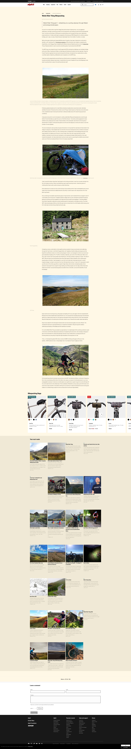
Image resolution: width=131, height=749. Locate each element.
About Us (55, 725)
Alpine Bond (81, 721)
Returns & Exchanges (82, 727)
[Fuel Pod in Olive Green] (31, 419)
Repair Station (56, 723)
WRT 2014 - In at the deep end (54, 628)
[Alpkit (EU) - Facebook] (29, 744)
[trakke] (34, 1)
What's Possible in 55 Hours (71, 660)
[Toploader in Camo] (95, 419)
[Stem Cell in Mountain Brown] (53, 419)
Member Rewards (82, 723)
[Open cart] (100, 4)
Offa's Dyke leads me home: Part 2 (55, 460)
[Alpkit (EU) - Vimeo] (39, 744)
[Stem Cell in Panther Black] (49, 419)
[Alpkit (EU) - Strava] (42, 744)
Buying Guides (68, 728)
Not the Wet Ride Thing (70, 628)
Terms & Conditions (56, 743)
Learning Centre (69, 731)
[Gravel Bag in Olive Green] (76, 419)
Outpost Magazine (69, 721)
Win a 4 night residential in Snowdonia (56, 527)
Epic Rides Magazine (69, 723)
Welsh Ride (85, 44)
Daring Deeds (48, 13)
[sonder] (30, 1)
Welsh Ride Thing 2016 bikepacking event (55, 661)
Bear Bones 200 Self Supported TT (91, 527)
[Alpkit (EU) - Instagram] (31, 744)
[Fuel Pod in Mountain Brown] (29, 419)
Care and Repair (81, 730)
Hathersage (94, 725)
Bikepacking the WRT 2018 (89, 494)
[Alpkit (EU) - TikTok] (34, 744)
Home (43, 13)
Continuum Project (57, 724)
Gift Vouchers (81, 724)
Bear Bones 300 (33, 596)
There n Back (32, 628)
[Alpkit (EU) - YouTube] (37, 744)
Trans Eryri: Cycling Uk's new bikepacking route (36, 478)
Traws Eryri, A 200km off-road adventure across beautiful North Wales (73, 529)
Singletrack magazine (61, 42)
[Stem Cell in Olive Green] (51, 419)
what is (31, 708)
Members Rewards (57, 720)
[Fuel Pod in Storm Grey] (36, 419)
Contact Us (81, 720)
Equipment (53, 4)
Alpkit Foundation (32, 723)
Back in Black (86, 563)
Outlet (65, 4)
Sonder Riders (68, 725)
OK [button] (125, 745)
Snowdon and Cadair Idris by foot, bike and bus (91, 445)
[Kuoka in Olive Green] (115, 419)
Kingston (93, 730)
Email (67, 689)
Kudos (67, 733)
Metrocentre (94, 731)
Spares (80, 728)
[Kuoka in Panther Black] (108, 419)
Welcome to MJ (69, 720)
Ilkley (93, 727)
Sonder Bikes (31, 720)
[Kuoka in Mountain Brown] (113, 419)
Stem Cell (51, 423)
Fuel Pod (31, 423)
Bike (44, 4)
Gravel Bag (71, 423)
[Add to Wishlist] (45, 397)
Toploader (91, 423)
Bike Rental (81, 733)
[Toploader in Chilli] (89, 419)
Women (61, 4)
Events (67, 737)
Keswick (93, 728)
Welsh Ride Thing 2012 (88, 611)
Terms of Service (56, 730)
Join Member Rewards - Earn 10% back (98, 1)
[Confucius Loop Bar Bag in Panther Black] (128, 419)
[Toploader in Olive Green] (91, 419)
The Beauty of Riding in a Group (54, 494)
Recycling (80, 731)
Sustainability (89, 1)
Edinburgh (93, 724)
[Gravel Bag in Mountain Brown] (69, 419)
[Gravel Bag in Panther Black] (73, 419)
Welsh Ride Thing (69, 444)
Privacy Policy (62, 743)
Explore (69, 4)
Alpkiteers (68, 724)
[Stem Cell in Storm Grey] (56, 419)
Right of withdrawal (75, 743)
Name (31, 689)
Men (57, 4)
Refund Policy (56, 731)
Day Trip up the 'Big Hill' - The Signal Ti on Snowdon (73, 563)
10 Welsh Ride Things (52, 596)
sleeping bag (85, 178)
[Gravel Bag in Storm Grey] (71, 419)
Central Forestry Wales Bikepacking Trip (73, 495)
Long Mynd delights (34, 660)
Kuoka (110, 423)
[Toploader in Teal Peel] (93, 419)
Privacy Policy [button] (30, 746)
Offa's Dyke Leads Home (35, 527)
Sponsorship (56, 728)
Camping (48, 4)
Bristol (93, 723)
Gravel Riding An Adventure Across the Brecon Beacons (55, 563)
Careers (55, 727)
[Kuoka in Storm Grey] (111, 419)
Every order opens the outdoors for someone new (78, 1)
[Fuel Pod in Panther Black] (34, 419)
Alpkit (29, 718)
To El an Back (68, 579)
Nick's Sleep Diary (87, 579)
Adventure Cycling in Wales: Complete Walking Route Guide (38, 461)
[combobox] (87, 4)
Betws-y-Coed (94, 721)
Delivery (80, 725)
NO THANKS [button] (126, 747)
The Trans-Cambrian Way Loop (36, 563)
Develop (67, 735)
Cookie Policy (68, 743)
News (67, 727)
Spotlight (67, 730)
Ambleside (94, 720)
